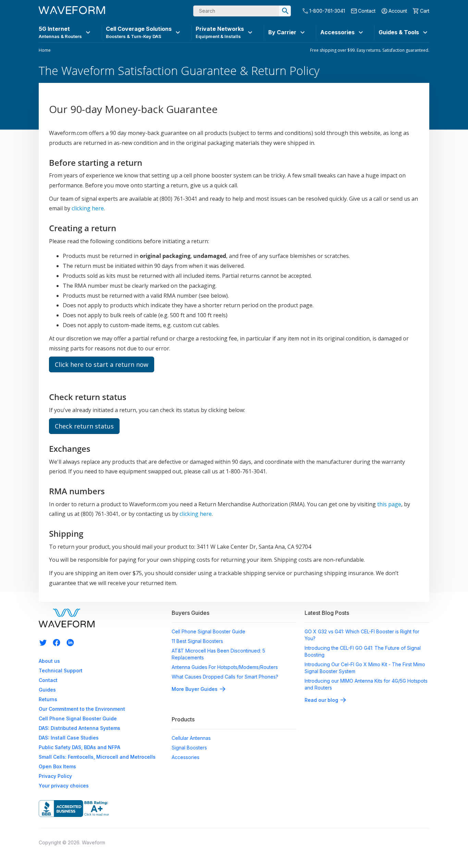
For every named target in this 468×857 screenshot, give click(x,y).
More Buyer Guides (195, 689)
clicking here (88, 208)
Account (398, 11)
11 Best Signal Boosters (197, 641)
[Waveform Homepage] (72, 10)
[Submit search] (285, 11)
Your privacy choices (64, 785)
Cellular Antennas (191, 738)
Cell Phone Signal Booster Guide (78, 718)
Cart (424, 11)
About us (49, 661)
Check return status (84, 426)
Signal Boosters (189, 747)
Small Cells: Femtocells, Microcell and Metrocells (97, 757)
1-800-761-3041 (327, 11)
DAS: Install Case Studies (69, 738)
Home (45, 50)
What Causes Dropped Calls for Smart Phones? (225, 677)
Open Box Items (57, 766)
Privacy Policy (55, 776)
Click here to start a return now (101, 364)
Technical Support (61, 670)
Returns (48, 699)
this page (389, 504)
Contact (366, 11)
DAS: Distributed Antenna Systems (79, 728)
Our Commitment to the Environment (82, 709)
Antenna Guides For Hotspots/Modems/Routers (225, 667)
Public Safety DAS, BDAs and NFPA (79, 747)
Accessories (185, 757)
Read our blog (321, 700)
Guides (47, 690)
